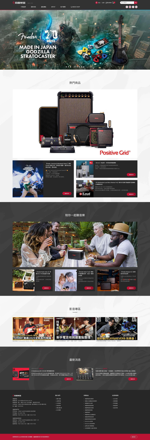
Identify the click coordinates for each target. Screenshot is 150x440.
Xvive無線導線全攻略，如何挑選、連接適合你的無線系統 (112, 341)
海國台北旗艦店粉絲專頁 (91, 401)
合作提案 (58, 403)
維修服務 (115, 401)
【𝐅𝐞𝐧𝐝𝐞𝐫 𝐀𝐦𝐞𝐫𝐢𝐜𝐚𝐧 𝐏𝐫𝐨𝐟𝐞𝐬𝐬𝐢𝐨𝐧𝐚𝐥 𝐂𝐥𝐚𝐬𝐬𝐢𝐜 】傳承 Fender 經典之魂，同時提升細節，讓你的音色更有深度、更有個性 (58, 165)
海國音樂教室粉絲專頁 (90, 419)
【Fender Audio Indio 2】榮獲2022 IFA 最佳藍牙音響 (43, 272)
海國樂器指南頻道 (89, 405)
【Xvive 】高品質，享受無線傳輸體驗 (105, 163)
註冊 (103, 2)
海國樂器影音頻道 (89, 407)
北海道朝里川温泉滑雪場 (91, 428)
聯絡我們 (115, 405)
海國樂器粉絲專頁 (89, 398)
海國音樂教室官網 (89, 416)
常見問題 (115, 403)
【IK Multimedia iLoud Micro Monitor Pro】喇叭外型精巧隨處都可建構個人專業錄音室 (115, 183)
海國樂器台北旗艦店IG (90, 414)
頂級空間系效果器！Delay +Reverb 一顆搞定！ (67, 341)
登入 (99, 2)
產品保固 (115, 407)
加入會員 (115, 398)
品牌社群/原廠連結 (89, 426)
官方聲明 (58, 410)
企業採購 (58, 401)
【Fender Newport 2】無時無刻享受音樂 (128, 272)
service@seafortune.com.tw (25, 400)
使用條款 (58, 405)
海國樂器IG (87, 412)
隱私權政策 (59, 407)
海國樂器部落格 (88, 410)
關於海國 (58, 398)
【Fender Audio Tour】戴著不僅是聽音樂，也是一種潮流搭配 (85, 273)
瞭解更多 (67, 193)
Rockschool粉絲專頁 (90, 423)
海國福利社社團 (88, 403)
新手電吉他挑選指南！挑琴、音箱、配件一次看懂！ (27, 341)
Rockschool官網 (89, 421)
